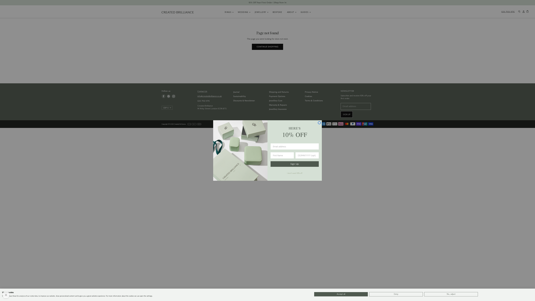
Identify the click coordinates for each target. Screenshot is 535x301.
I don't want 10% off (294, 173)
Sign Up (294, 164)
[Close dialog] (319, 122)
